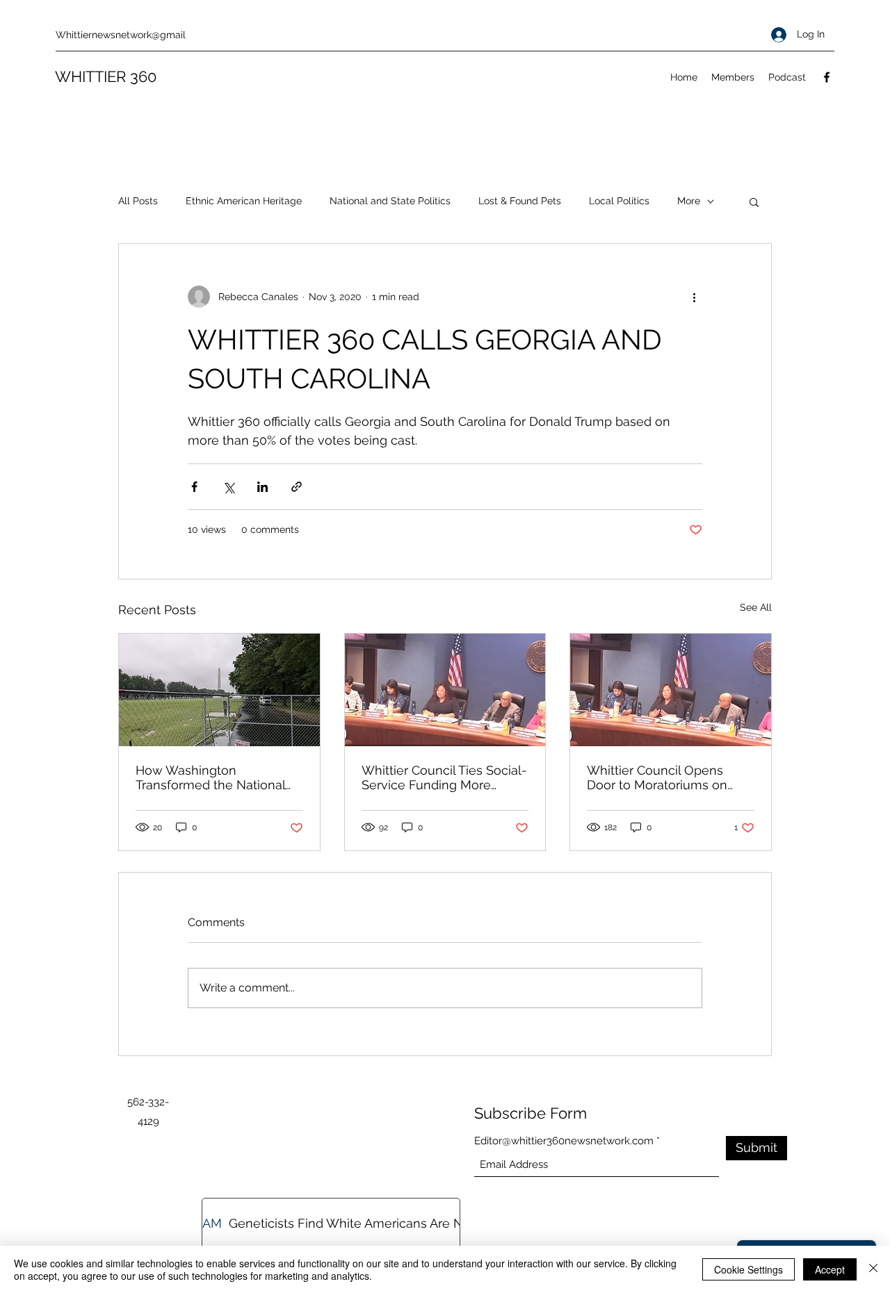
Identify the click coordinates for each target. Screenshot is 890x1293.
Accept (830, 1269)
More (688, 200)
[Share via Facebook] (194, 486)
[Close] (873, 1269)
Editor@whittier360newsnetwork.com (564, 1141)
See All (756, 607)
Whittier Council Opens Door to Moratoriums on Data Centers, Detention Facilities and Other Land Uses (660, 777)
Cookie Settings (748, 1269)
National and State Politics (390, 200)
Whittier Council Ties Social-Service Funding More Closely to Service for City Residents (444, 777)
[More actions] (694, 296)
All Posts (138, 200)
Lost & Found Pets (519, 200)
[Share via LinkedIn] (262, 486)
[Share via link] (296, 486)
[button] (754, 201)
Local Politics (619, 200)
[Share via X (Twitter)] (228, 486)
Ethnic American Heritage (244, 200)
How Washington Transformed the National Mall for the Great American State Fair (216, 777)
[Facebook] (827, 77)
